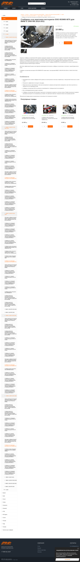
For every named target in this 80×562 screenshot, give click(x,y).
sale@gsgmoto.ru (75, 3)
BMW (4, 18)
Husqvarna (5, 505)
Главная (5, 8)
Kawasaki (5, 508)
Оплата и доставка (32, 8)
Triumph (4, 520)
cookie (60, 554)
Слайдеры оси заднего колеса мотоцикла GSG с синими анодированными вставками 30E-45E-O (10, 80)
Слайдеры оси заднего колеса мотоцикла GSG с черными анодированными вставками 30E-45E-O (10, 111)
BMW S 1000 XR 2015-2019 (11, 480)
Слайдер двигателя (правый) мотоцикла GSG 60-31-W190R (67, 118)
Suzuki (4, 517)
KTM (4, 511)
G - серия (6, 24)
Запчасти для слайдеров (8, 529)
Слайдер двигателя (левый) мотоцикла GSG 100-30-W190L (28, 118)
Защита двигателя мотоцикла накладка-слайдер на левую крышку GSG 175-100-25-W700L (11, 42)
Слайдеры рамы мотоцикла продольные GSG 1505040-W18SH (10, 450)
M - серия (6, 489)
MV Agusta (5, 514)
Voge (4, 523)
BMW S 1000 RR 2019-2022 (11, 309)
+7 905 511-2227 (73, 2)
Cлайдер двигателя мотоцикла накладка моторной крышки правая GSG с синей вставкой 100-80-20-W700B (10, 48)
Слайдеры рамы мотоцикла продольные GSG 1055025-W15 (10, 257)
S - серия (6, 34)
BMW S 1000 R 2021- (10, 477)
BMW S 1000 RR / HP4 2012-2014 (10, 128)
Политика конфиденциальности (7, 559)
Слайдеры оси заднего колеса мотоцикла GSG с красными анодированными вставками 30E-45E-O (10, 105)
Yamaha (4, 526)
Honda (4, 502)
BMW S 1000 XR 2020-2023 (11, 483)
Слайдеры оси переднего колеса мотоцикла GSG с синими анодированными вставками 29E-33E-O (10, 70)
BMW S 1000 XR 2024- (10, 486)
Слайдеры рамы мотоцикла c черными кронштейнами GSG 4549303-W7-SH (11, 100)
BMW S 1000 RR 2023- (10, 312)
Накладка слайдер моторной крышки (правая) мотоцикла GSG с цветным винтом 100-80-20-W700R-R (10, 86)
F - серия (6, 21)
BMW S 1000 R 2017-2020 (11, 395)
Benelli (4, 492)
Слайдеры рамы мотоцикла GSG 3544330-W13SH (10, 369)
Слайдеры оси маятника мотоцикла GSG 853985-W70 (10, 91)
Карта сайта (15, 559)
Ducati (4, 499)
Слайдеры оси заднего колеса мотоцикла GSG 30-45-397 (10, 75)
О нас (22, 8)
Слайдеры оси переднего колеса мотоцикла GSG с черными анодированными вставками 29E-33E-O (10, 117)
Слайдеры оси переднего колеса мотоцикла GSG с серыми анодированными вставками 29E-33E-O (10, 123)
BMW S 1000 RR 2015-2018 (10, 214)
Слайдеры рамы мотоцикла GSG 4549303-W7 (10, 60)
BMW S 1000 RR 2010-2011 (11, 37)
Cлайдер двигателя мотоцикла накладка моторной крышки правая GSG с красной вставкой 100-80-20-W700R (11, 54)
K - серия (6, 27)
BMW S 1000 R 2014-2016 (11, 315)
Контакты (43, 8)
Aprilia (4, 15)
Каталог (14, 8)
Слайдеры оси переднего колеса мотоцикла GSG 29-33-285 (10, 64)
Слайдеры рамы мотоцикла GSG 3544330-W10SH (10, 187)
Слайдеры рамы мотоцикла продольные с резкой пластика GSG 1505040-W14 (10, 95)
